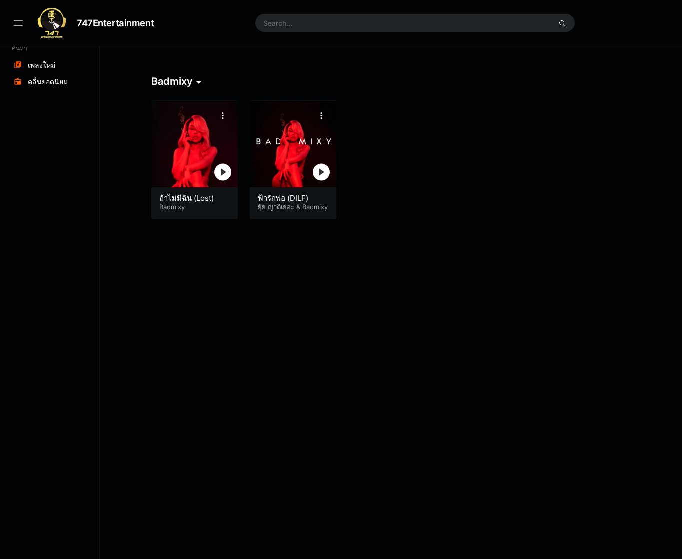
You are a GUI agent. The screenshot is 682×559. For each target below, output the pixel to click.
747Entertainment (115, 22)
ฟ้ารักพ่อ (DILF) (283, 198)
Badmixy (172, 207)
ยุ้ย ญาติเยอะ (276, 207)
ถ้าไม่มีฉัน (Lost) (186, 198)
